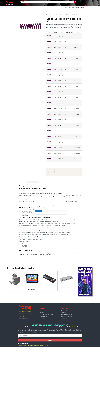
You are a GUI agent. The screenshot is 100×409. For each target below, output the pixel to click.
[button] (64, 196)
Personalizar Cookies (59, 211)
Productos (38, 4)
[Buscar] (75, 2)
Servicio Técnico (54, 4)
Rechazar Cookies (47, 211)
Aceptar (39, 211)
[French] (9, 4)
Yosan (23, 4)
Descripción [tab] (23, 182)
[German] (11, 4)
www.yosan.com (22, 256)
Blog (46, 4)
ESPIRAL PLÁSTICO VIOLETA (59, 172)
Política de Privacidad (39, 332)
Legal (72, 4)
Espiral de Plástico (59, 14)
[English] (8, 4)
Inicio (47, 14)
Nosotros (30, 4)
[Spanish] (6, 4)
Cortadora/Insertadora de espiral (44, 254)
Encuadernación (52, 14)
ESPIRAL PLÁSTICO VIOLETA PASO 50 (71, 172)
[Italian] (12, 4)
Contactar (65, 4)
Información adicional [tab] (33, 182)
